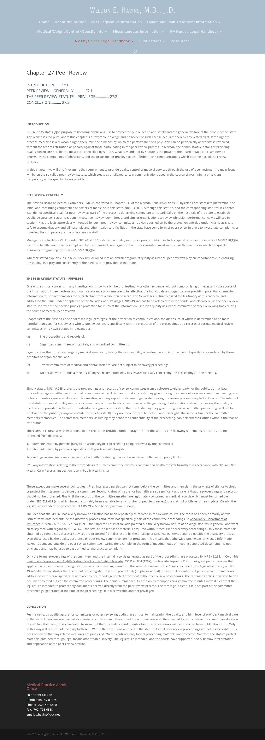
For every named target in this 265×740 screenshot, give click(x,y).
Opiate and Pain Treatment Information (182, 22)
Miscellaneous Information (137, 32)
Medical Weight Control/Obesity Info (70, 32)
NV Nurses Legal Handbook (194, 32)
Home (44, 22)
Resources (180, 41)
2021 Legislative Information (116, 22)
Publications (150, 41)
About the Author (70, 22)
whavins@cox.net (47, 714)
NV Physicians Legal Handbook (102, 41)
